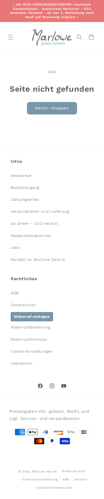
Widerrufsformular (29, 339)
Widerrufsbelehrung (30, 327)
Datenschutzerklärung (40, 479)
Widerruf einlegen (32, 316)
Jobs (15, 247)
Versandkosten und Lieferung (40, 211)
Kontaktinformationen (54, 487)
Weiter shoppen (52, 108)
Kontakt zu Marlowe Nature (38, 259)
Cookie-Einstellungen (32, 351)
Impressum (21, 363)
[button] (11, 37)
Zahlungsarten (25, 199)
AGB (15, 293)
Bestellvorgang (25, 187)
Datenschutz (23, 305)
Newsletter (21, 175)
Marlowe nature (44, 471)
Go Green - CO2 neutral (34, 223)
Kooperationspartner (31, 235)
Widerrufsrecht (74, 471)
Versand (80, 479)
